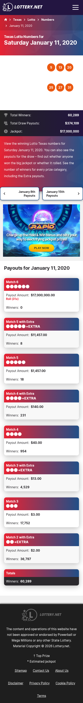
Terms (41, 696)
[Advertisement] (26, 83)
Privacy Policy (39, 683)
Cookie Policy (65, 683)
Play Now (41, 248)
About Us (61, 670)
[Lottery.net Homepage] (5, 19)
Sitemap (21, 670)
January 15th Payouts (55, 193)
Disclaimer (15, 683)
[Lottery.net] (22, 10)
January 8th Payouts (27, 193)
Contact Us (41, 670)
